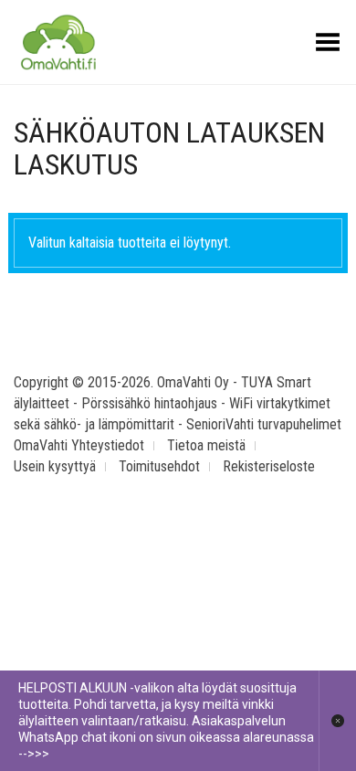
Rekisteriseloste (269, 466)
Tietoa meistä (206, 445)
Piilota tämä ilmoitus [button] (337, 721)
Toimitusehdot (159, 466)
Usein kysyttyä (55, 466)
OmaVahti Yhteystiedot (79, 445)
